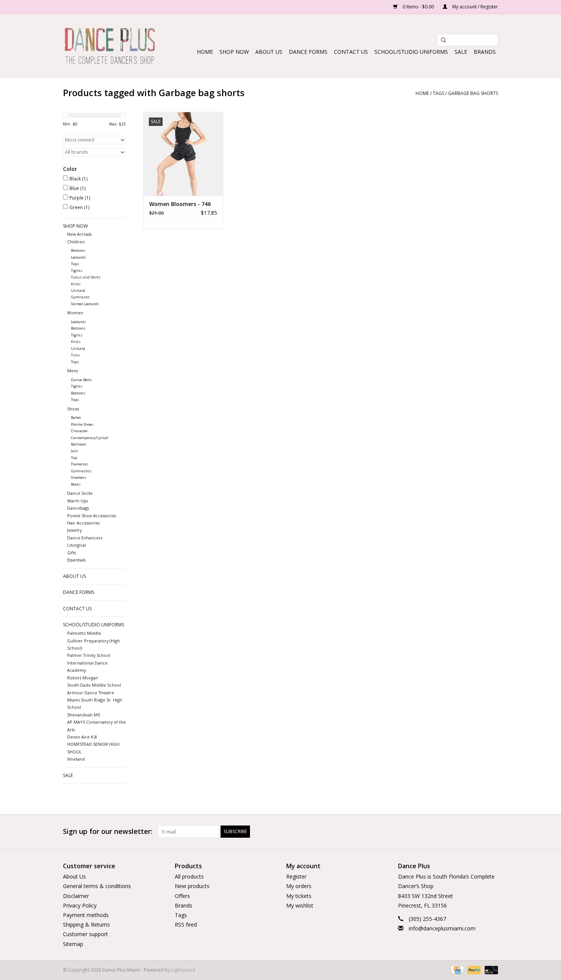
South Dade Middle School (94, 685)
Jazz (74, 450)
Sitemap (73, 944)
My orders (298, 886)
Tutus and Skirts (85, 277)
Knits (76, 284)
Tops (75, 263)
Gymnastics (81, 470)
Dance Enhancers (84, 538)
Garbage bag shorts (473, 93)
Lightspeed (183, 970)
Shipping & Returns (86, 924)
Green (79, 207)
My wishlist (299, 905)
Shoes (73, 409)
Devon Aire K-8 (82, 737)
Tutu (75, 354)
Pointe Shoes (82, 424)
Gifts (71, 552)
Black (78, 178)
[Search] (441, 40)
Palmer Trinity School (88, 655)
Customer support (85, 934)
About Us (268, 51)
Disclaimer (76, 896)
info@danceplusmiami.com (442, 928)
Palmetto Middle (84, 633)
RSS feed (186, 924)
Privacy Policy (80, 905)
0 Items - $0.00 (418, 6)
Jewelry (74, 530)
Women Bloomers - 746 (180, 204)
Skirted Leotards (85, 303)
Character (79, 430)
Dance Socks (79, 493)
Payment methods (86, 915)
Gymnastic (80, 296)
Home (205, 51)
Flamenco (79, 464)
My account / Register (474, 6)
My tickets (298, 896)
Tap (74, 457)
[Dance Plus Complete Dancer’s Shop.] (109, 46)
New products (192, 886)
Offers (182, 896)
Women (75, 312)
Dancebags (78, 508)
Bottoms (78, 250)
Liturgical (76, 545)
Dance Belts (81, 379)
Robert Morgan (82, 678)
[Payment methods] (456, 969)
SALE (461, 51)
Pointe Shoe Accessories (91, 515)
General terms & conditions (97, 886)
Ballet (76, 417)
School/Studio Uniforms (411, 51)
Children (76, 242)
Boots (76, 484)
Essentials (76, 560)
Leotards (78, 257)
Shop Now (234, 51)
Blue (77, 188)
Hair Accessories (83, 523)
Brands (485, 51)
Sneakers (78, 477)
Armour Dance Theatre (90, 692)
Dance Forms (308, 51)
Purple (79, 198)
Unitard (78, 290)
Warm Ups (77, 501)
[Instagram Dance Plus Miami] (492, 832)
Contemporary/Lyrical (89, 437)
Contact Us (351, 51)
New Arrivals (79, 234)
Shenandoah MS (83, 715)
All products (189, 876)
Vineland (76, 759)
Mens (72, 370)
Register (296, 876)
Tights (76, 270)
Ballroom (78, 444)
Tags (438, 93)
